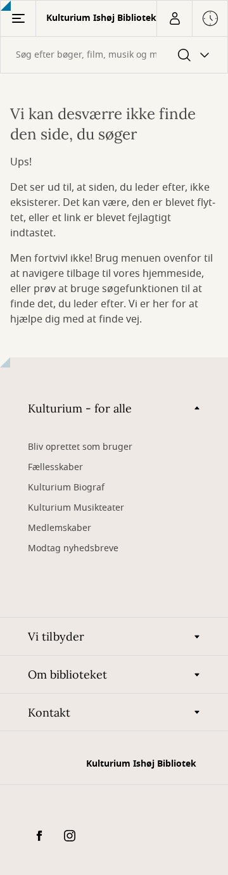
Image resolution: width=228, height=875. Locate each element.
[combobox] (114, 55)
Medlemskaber (59, 528)
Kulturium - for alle (80, 408)
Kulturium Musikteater (76, 507)
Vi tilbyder (56, 636)
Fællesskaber (55, 467)
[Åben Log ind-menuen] (174, 18)
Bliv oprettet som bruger (80, 447)
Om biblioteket (67, 674)
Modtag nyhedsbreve (73, 548)
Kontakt (49, 712)
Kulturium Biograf (66, 487)
